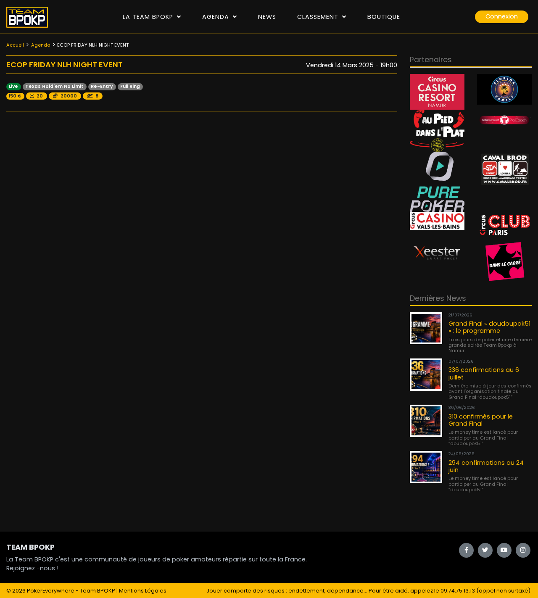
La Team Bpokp (149, 17)
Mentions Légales (142, 590)
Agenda (216, 17)
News (267, 17)
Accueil (15, 45)
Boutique (383, 17)
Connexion (501, 16)
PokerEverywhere (50, 590)
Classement (318, 17)
